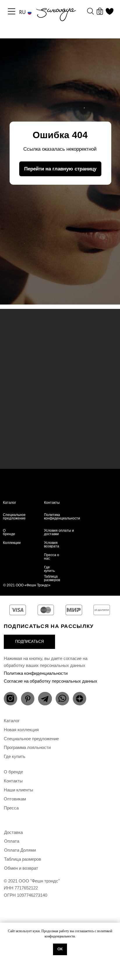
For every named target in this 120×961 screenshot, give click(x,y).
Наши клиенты (18, 789)
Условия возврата (51, 544)
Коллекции (12, 543)
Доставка (13, 832)
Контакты (52, 503)
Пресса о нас (51, 556)
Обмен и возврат (21, 868)
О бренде (9, 532)
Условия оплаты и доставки (59, 532)
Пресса (11, 807)
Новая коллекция (21, 729)
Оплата (11, 841)
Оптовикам (15, 798)
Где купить (49, 569)
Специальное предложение (14, 516)
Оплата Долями (20, 850)
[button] (29, 642)
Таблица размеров (52, 578)
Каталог (9, 503)
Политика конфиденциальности (62, 516)
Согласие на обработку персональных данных (50, 681)
